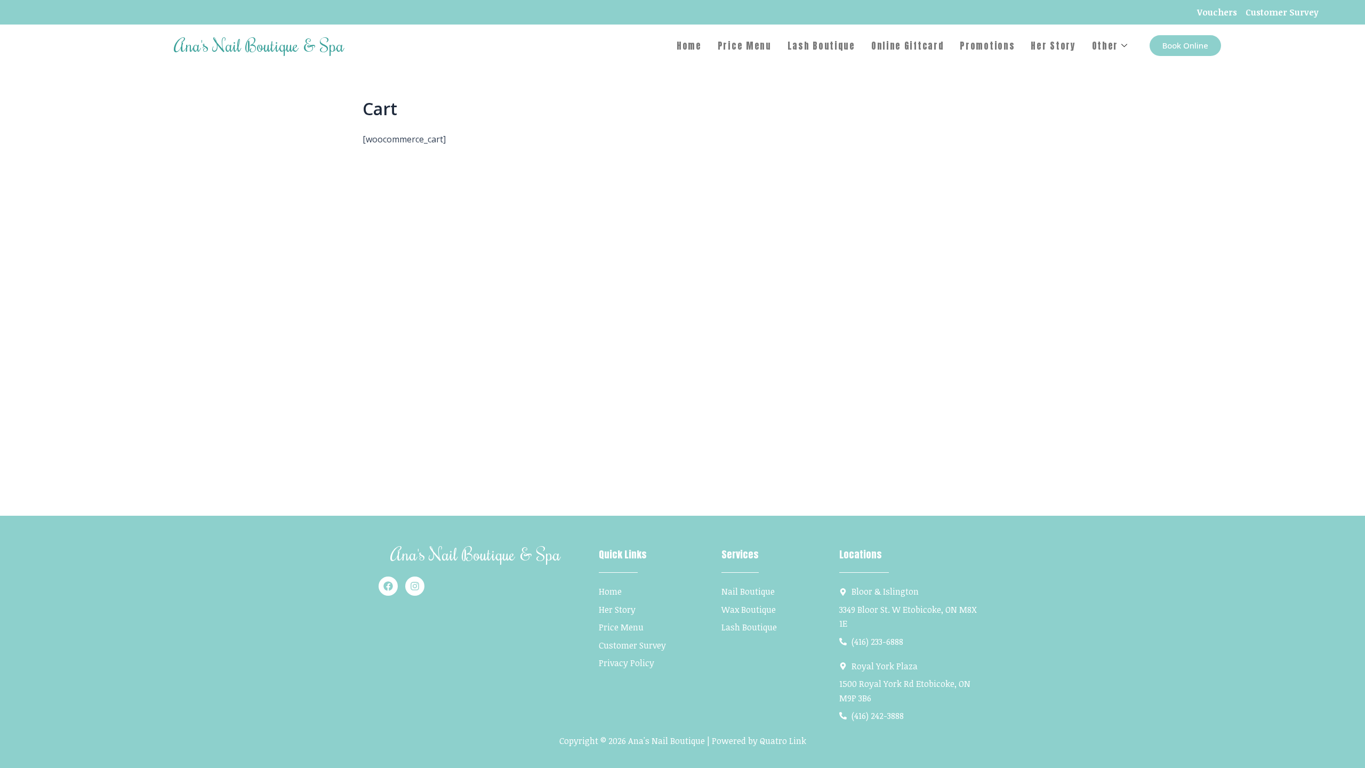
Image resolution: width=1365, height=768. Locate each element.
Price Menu (745, 46)
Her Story (1053, 46)
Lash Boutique (821, 46)
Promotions (987, 46)
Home (689, 46)
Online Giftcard (907, 46)
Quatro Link (783, 741)
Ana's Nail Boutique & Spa (259, 45)
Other (1105, 46)
